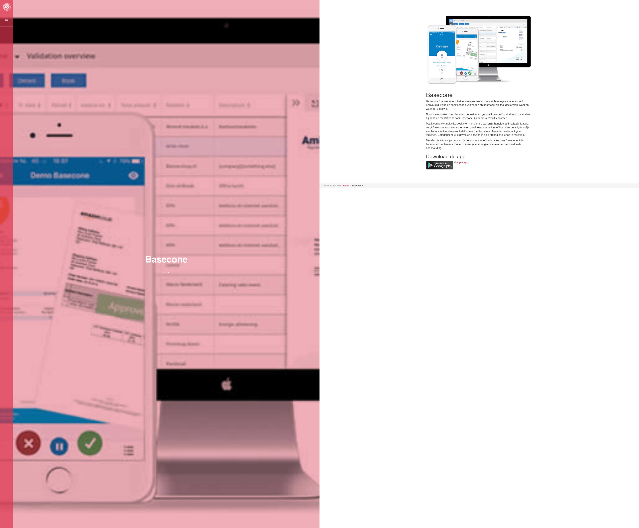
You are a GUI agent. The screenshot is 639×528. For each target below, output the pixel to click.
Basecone (166, 258)
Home (346, 185)
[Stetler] (7, 7)
